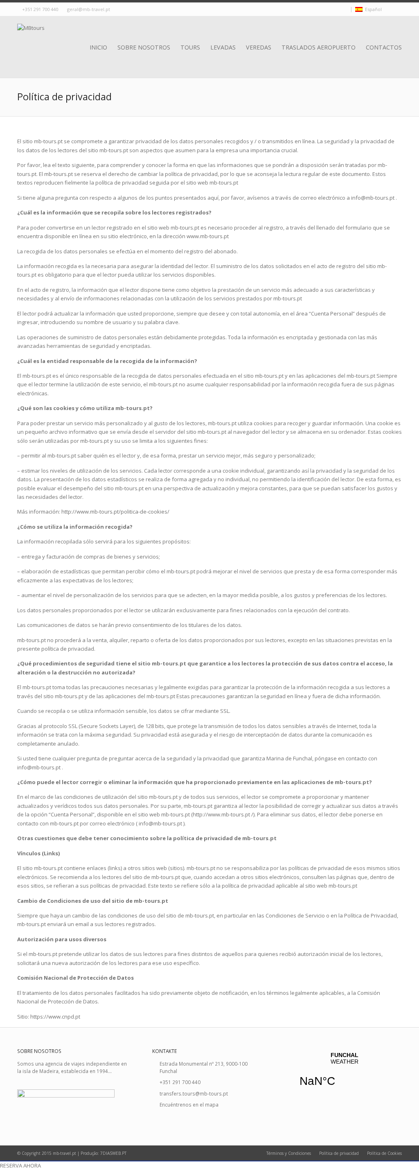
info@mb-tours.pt (372, 197)
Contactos (384, 47)
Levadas (223, 47)
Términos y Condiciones (288, 1153)
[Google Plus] (344, 9)
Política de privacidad (339, 1153)
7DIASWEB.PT (113, 1153)
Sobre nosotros (143, 47)
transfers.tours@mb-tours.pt (194, 1093)
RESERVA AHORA (20, 1165)
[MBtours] (31, 38)
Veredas (258, 47)
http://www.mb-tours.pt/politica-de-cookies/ (115, 511)
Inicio (98, 47)
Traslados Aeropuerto (319, 47)
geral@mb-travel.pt (88, 9)
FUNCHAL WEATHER (344, 1074)
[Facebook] (337, 9)
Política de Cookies (384, 1153)
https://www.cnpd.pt (55, 1016)
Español (372, 9)
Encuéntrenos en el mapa (189, 1104)
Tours (190, 47)
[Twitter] (330, 9)
